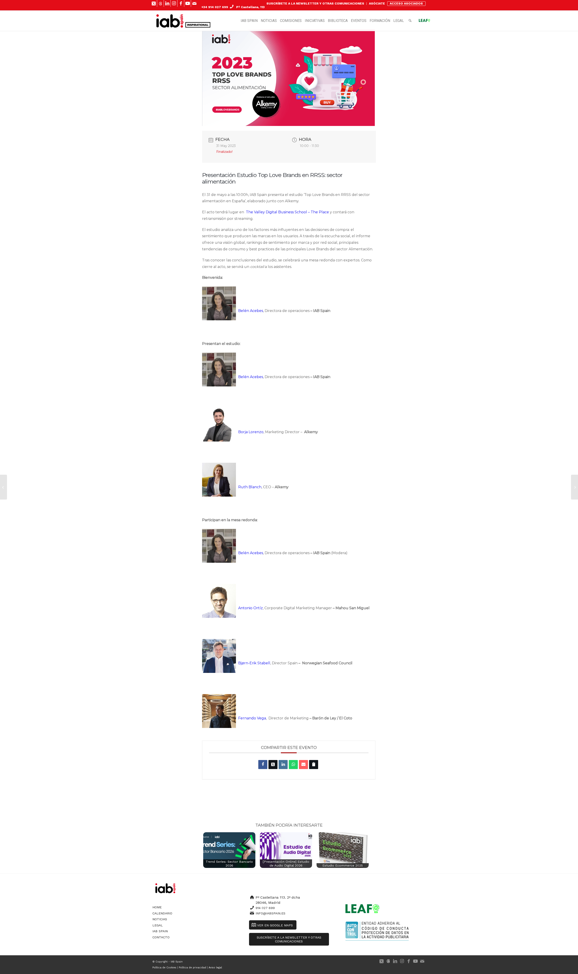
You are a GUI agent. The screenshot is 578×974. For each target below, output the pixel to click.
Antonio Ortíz (250, 608)
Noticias (159, 919)
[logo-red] (170, 21)
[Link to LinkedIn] (167, 3)
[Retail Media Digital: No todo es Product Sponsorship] (574, 487)
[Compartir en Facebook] (262, 764)
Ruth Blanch (249, 487)
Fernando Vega (252, 718)
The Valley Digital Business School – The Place (287, 212)
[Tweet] (272, 764)
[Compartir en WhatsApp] (293, 764)
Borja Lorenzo (250, 432)
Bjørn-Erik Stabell (254, 663)
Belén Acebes (250, 311)
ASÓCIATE (377, 3)
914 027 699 (265, 908)
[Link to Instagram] (174, 3)
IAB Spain (160, 931)
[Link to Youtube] (187, 3)
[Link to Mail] (194, 3)
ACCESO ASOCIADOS (406, 3)
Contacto (161, 937)
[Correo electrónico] (303, 764)
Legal (157, 925)
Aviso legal (215, 967)
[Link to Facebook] (180, 3)
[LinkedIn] (283, 764)
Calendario (162, 913)
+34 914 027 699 (214, 7)
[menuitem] (315, 3)
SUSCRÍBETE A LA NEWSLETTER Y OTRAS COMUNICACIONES (315, 3)
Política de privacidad (192, 967)
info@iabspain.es (270, 913)
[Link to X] (153, 3)
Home (157, 907)
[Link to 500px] (160, 3)
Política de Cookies (164, 967)
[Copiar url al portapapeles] (313, 764)
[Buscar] (410, 21)
